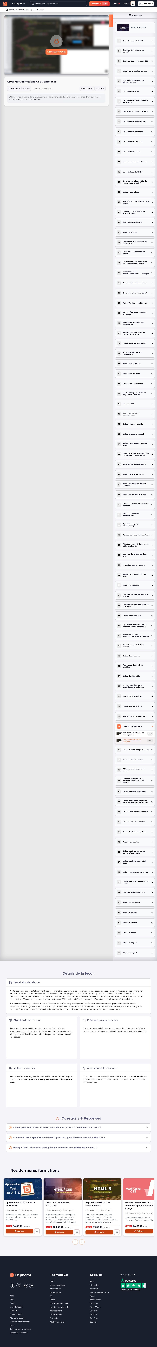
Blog (12, 1325)
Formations (23, 10)
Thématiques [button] (59, 1274)
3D (51, 1296)
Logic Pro (94, 1311)
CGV (12, 1303)
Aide (12, 1296)
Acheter (21, 1231)
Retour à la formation (20, 88)
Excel (92, 1296)
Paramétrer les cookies (20, 1322)
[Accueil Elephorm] (20, 1275)
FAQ (12, 1299)
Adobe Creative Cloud (99, 1292)
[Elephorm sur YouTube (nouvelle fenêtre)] (25, 1285)
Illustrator (94, 1303)
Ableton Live (95, 1300)
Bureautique (55, 1292)
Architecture (55, 1289)
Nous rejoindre (16, 1314)
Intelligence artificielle (59, 1307)
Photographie (56, 1314)
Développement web (59, 1303)
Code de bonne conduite (20, 1329)
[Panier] (133, 3)
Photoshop (95, 1285)
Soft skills (54, 1318)
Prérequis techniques (19, 1333)
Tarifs (125, 3)
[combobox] (58, 3)
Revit (92, 1281)
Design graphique (57, 1285)
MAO (52, 1281)
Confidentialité (16, 1307)
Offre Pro (14, 1310)
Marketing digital (57, 1322)
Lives (115, 3)
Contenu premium (56, 52)
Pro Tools (94, 1318)
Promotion (99, 4)
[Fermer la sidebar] (111, 21)
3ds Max (93, 1322)
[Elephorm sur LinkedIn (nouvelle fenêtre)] (31, 1285)
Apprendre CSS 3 (37, 10)
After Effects (95, 1307)
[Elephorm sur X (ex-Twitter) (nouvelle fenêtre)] (18, 1285)
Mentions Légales (17, 1318)
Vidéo (52, 1300)
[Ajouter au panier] (37, 1231)
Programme (136, 15)
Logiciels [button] (96, 1274)
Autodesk (94, 1289)
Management (56, 1311)
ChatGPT (94, 1314)
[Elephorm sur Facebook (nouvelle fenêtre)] (12, 1285)
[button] (75, 1242)
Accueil (11, 10)
